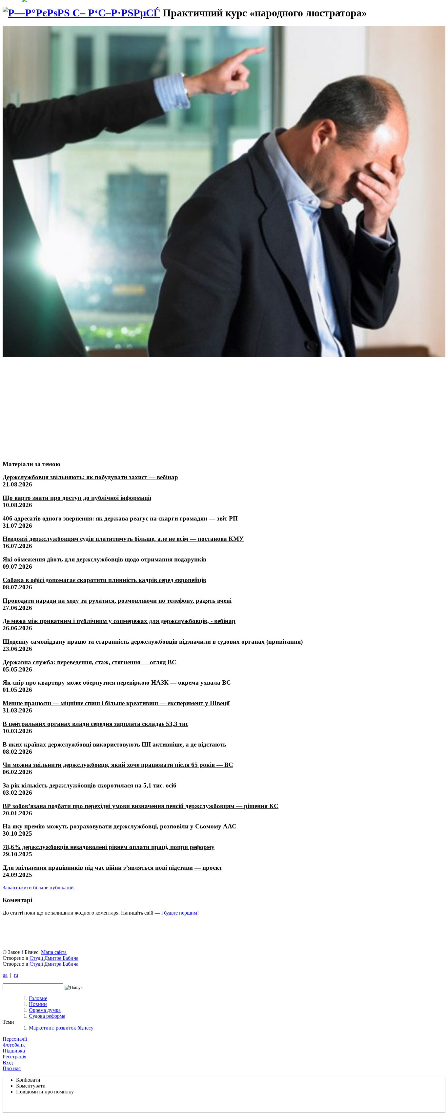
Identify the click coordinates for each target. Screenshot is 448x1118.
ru (16, 975)
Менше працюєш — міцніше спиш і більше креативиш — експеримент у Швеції (116, 703)
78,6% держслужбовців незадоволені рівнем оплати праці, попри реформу (108, 846)
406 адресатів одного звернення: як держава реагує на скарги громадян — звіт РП (120, 518)
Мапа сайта (54, 952)
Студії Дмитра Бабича (54, 958)
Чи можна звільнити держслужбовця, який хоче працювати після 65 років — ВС (118, 764)
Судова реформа (47, 1016)
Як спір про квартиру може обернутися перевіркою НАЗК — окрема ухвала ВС (117, 682)
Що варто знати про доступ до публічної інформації (77, 497)
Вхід (8, 1062)
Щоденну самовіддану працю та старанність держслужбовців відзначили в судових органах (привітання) (153, 641)
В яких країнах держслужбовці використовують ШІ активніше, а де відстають (114, 744)
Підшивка (14, 1050)
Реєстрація (14, 1056)
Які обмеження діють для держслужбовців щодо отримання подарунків (104, 559)
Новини (38, 1004)
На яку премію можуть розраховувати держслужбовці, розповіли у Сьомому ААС (119, 826)
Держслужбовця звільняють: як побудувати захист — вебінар (90, 477)
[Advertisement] (51, 405)
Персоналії (15, 1039)
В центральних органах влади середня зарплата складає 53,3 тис (95, 723)
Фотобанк (14, 1045)
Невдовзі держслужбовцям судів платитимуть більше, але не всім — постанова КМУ (123, 538)
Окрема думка (45, 1010)
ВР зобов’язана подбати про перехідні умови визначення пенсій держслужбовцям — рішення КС (140, 806)
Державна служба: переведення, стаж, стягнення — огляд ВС (89, 662)
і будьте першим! (180, 913)
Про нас (12, 1068)
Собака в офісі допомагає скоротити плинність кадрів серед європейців (104, 580)
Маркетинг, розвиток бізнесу (61, 1028)
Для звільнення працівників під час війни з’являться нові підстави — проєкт (112, 867)
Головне (38, 998)
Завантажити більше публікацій (38, 887)
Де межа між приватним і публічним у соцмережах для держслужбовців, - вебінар (119, 620)
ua (5, 975)
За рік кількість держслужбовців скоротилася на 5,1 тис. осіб (89, 785)
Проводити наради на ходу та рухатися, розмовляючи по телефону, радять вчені (117, 600)
